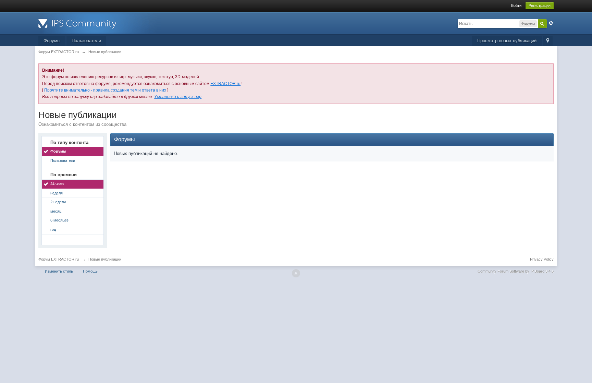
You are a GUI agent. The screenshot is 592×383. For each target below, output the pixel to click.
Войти (516, 5)
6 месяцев (59, 220)
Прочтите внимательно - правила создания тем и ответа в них (105, 90)
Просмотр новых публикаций (506, 40)
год (53, 229)
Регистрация (540, 5)
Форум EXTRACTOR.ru (58, 259)
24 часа (57, 184)
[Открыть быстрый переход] (548, 41)
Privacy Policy (542, 259)
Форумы (52, 40)
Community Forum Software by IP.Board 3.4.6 (516, 271)
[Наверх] (296, 273)
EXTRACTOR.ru (225, 83)
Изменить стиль (59, 271)
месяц (55, 211)
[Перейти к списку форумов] (99, 22)
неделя (56, 193)
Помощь (90, 271)
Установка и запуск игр (177, 96)
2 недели (58, 202)
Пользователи (86, 40)
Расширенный (551, 23)
